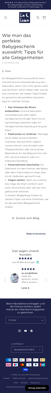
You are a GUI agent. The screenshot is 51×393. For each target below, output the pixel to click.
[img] (25, 258)
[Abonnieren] (42, 320)
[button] (6, 17)
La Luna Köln (23, 375)
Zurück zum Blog (27, 218)
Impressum (35, 383)
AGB (16, 383)
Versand (24, 383)
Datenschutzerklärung (38, 378)
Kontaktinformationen (16, 387)
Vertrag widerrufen (37, 388)
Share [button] (8, 71)
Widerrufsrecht (19, 378)
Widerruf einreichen (36, 233)
